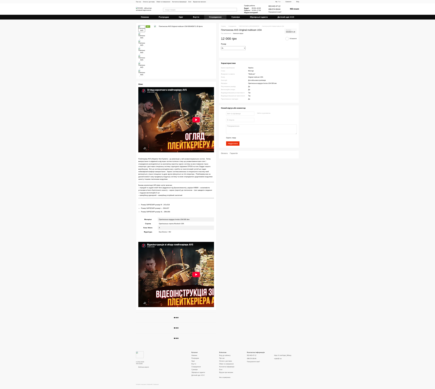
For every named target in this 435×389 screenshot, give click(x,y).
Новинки (145, 17)
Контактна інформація (179, 2)
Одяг (181, 17)
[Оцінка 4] (250, 137)
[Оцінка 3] (247, 137)
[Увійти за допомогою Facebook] (273, 113)
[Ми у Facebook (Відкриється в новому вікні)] (209, 2)
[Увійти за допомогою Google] (276, 113)
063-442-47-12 (274, 6)
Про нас (138, 2)
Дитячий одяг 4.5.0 (286, 17)
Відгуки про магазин (199, 2)
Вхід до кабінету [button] (225, 355)
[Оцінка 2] (243, 137)
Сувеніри (235, 17)
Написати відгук (238, 33)
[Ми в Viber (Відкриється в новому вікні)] (217, 2)
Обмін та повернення (163, 2)
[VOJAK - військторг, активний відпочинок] (140, 354)
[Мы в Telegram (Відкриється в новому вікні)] (214, 2)
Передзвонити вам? (274, 12)
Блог (189, 2)
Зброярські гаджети (259, 17)
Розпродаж (164, 17)
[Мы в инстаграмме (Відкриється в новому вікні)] (212, 2)
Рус (279, 1)
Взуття (196, 17)
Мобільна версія (143, 367)
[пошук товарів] (235, 10)
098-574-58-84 (274, 9)
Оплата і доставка (149, 2)
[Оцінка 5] (254, 137)
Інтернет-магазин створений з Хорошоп (147, 384)
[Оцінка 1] (240, 137)
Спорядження (215, 17)
